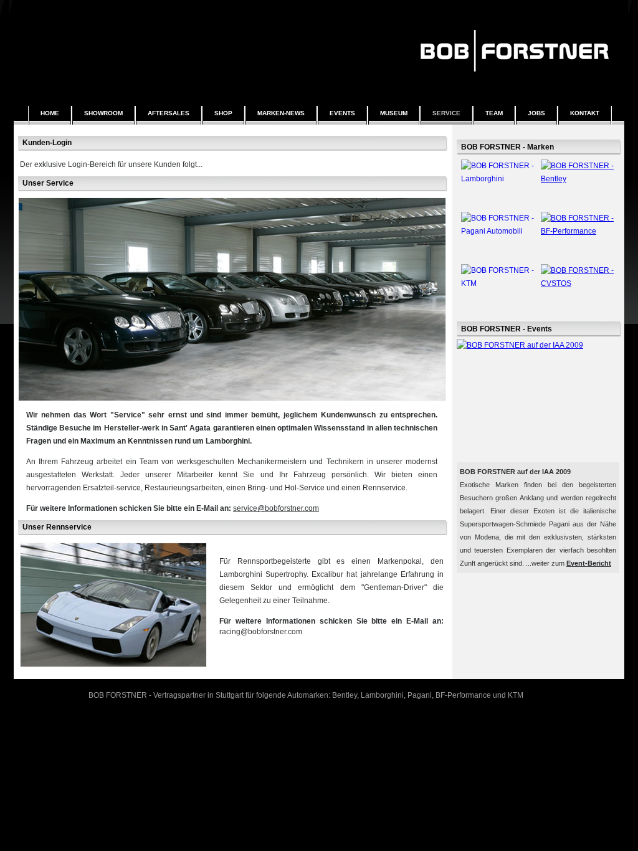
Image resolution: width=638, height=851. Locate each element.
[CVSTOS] (538, 288)
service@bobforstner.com (276, 508)
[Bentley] (538, 183)
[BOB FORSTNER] (514, 78)
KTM (515, 695)
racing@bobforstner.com (260, 631)
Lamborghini (382, 695)
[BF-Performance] (538, 235)
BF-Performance (463, 695)
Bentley (344, 695)
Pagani (419, 695)
